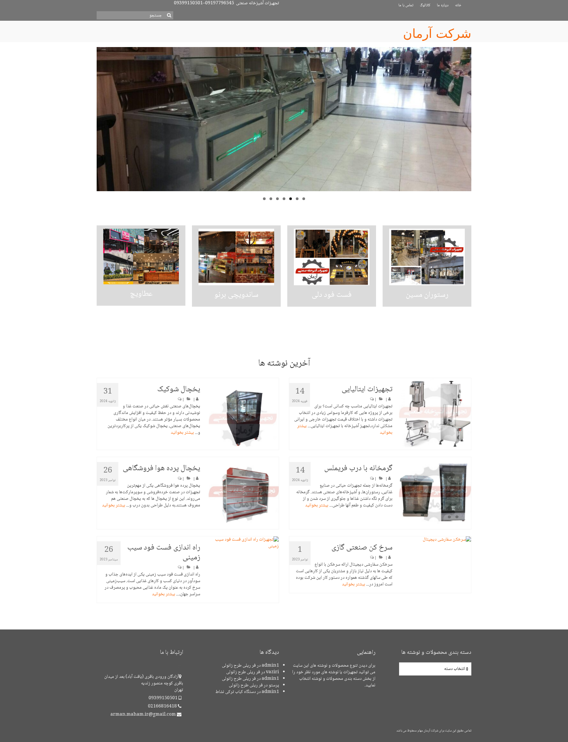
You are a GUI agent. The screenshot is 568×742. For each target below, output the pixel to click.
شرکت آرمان (437, 33)
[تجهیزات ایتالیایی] (435, 414)
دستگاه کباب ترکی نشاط (235, 692)
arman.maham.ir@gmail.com (143, 715)
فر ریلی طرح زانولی (239, 666)
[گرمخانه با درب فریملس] (435, 493)
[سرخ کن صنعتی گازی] (435, 539)
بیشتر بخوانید (182, 433)
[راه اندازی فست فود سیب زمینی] (243, 543)
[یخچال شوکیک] (243, 414)
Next (477, 126)
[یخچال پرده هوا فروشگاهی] (243, 493)
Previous (91, 126)
